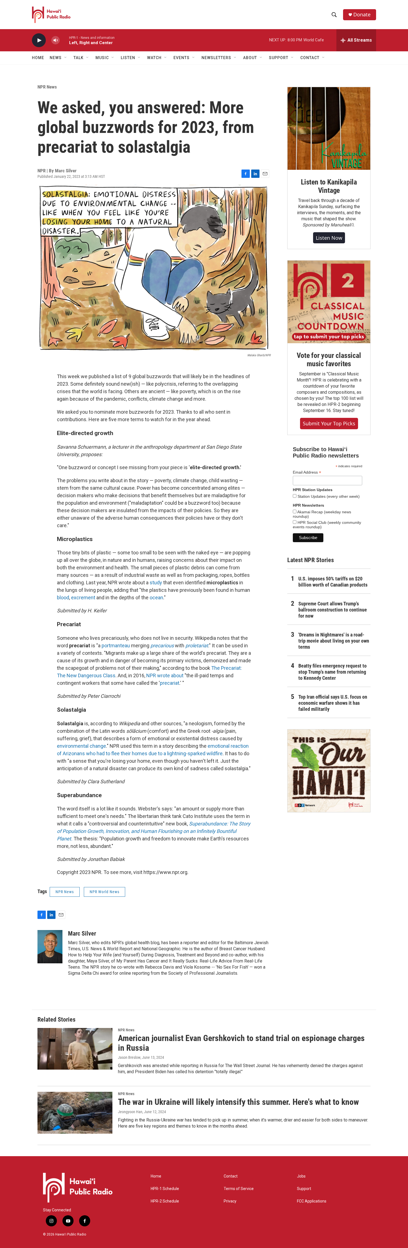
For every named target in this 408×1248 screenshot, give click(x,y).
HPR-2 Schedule (165, 1201)
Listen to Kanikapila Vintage (329, 186)
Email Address (307, 472)
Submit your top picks (329, 423)
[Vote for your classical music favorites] (329, 302)
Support (304, 1189)
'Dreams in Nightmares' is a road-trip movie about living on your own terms (333, 641)
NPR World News (104, 892)
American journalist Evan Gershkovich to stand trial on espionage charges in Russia (241, 1043)
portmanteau (116, 645)
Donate (362, 14)
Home (38, 57)
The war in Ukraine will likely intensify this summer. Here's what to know (238, 1102)
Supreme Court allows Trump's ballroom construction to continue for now (332, 610)
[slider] (64, 40)
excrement (83, 597)
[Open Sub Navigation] (66, 57)
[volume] (55, 40)
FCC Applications (311, 1201)
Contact (231, 1176)
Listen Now (329, 237)
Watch (154, 57)
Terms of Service (239, 1189)
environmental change (81, 746)
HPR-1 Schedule (165, 1189)
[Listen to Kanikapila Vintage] (329, 128)
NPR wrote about (165, 675)
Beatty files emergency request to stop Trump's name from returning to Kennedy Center (332, 672)
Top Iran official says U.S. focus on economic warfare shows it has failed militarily (332, 703)
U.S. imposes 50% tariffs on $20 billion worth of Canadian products (332, 582)
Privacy (230, 1201)
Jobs (301, 1176)
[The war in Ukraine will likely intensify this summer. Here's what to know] (74, 1112)
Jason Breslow (129, 1057)
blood (63, 597)
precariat (169, 683)
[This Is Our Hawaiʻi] (329, 770)
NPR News (47, 87)
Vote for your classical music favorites (329, 359)
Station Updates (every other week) (328, 496)
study (156, 582)
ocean (156, 597)
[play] (38, 40)
